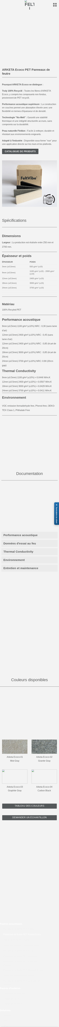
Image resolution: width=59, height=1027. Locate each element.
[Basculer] (55, 535)
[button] (56, 513)
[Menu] (55, 4)
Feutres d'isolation (10, 988)
